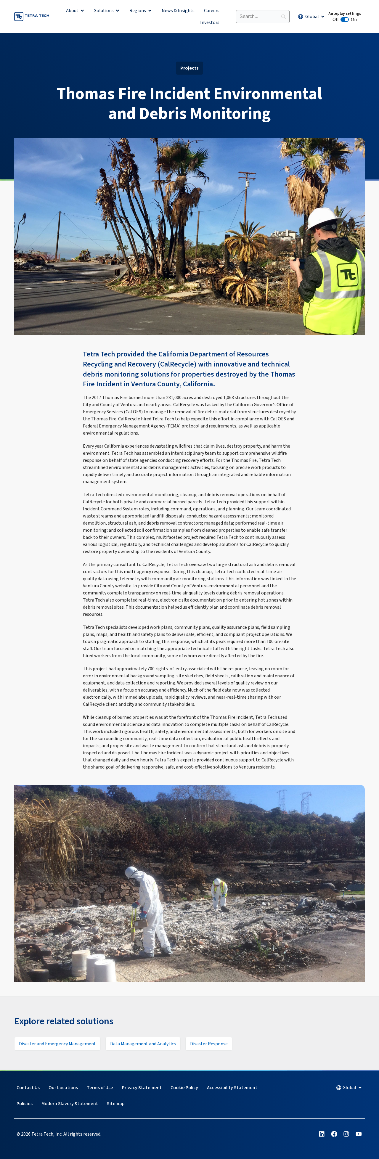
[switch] (345, 19)
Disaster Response (209, 1044)
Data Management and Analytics (143, 1044)
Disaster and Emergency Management (57, 1044)
